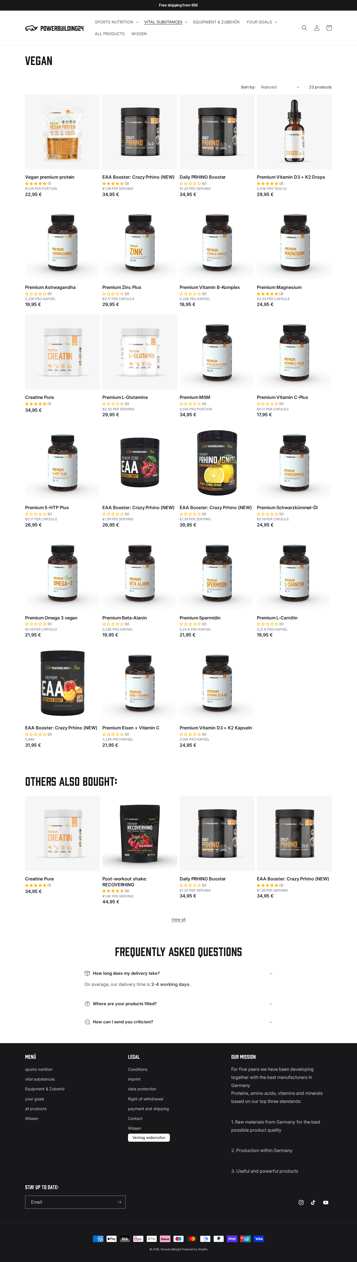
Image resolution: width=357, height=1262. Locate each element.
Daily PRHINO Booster (203, 177)
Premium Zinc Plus (121, 287)
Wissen (31, 1118)
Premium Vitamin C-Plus (282, 397)
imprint (134, 1079)
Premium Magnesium (279, 287)
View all (178, 919)
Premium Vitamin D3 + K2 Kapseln (216, 728)
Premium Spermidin (200, 618)
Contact (135, 1118)
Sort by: (248, 87)
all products (36, 1108)
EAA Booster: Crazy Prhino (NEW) (138, 177)
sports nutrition (38, 1069)
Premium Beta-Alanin (124, 618)
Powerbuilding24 (171, 1249)
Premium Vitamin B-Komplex (210, 287)
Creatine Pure (39, 397)
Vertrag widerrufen (148, 1137)
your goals (34, 1098)
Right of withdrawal (145, 1098)
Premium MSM (195, 397)
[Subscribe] (119, 1202)
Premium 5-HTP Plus (47, 507)
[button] (116, 22)
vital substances (40, 1079)
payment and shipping (148, 1108)
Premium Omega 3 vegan (51, 618)
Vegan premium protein (49, 177)
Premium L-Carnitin (277, 618)
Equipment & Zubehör (45, 1088)
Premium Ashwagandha (50, 287)
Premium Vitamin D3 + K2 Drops (291, 177)
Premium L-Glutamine (125, 397)
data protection (142, 1088)
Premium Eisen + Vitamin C (131, 728)
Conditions (137, 1069)
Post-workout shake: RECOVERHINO (124, 881)
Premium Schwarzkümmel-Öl (287, 507)
